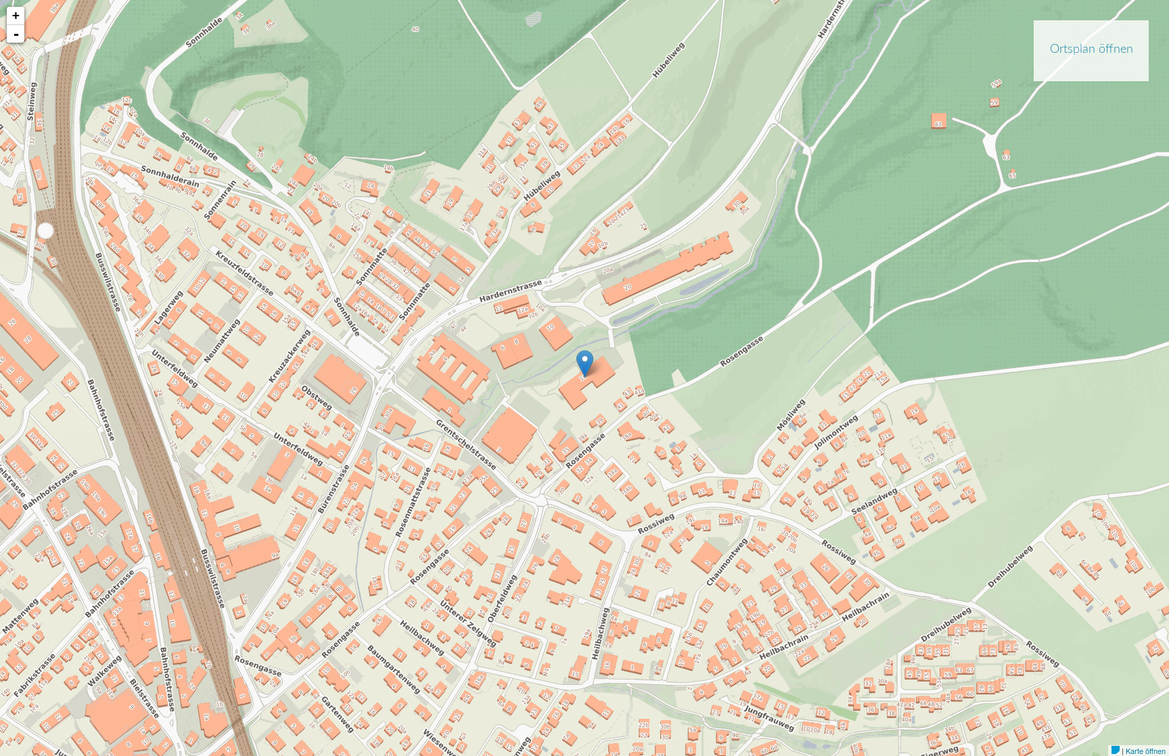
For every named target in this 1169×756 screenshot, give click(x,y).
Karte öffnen (1146, 750)
